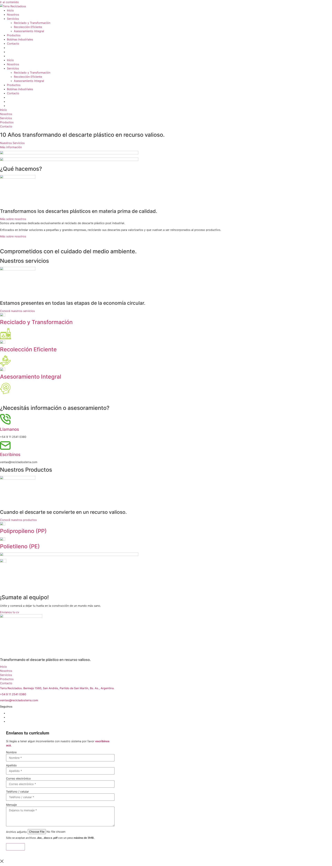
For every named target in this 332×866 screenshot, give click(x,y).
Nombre (11, 752)
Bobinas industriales (20, 39)
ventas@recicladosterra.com (19, 700)
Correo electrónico (18, 778)
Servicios (13, 18)
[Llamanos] (5, 423)
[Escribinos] (5, 448)
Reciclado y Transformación (32, 23)
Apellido (11, 765)
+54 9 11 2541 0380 (13, 694)
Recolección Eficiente (28, 27)
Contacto (13, 43)
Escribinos (10, 454)
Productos (13, 35)
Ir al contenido (9, 2)
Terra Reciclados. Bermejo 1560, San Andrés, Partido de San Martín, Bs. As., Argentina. (57, 688)
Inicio (10, 10)
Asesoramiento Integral (29, 31)
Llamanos (9, 429)
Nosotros (13, 14)
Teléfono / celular (17, 791)
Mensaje (11, 804)
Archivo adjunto (16, 831)
